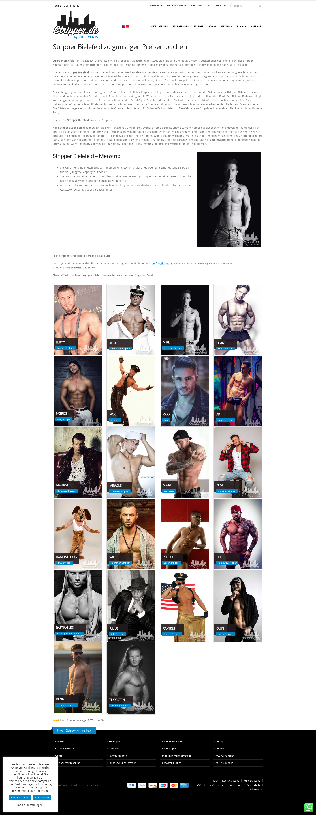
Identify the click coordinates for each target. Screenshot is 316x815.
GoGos (212, 26)
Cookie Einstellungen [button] (29, 804)
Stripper (198, 26)
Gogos (58, 755)
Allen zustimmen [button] (20, 797)
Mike (166, 342)
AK (218, 414)
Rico (166, 414)
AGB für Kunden (224, 762)
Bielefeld (115, 491)
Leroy (60, 342)
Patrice (61, 413)
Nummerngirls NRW (201, 5)
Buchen (241, 26)
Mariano (62, 485)
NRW (59, 562)
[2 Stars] (56, 720)
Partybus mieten (118, 755)
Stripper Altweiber (177, 5)
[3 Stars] (58, 720)
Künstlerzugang (230, 780)
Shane (221, 343)
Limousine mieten (172, 741)
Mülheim (222, 490)
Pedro (168, 557)
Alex (112, 343)
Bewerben (221, 5)
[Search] (259, 6)
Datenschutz (253, 785)
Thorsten (117, 699)
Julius (113, 628)
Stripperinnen (181, 26)
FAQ (215, 780)
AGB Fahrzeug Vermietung (210, 785)
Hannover (62, 490)
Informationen (159, 26)
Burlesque (114, 741)
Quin (220, 628)
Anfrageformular (162, 263)
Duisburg (168, 348)
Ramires (169, 628)
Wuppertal (169, 490)
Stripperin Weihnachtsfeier (176, 755)
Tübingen (71, 704)
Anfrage (256, 26)
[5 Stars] (63, 720)
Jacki (112, 414)
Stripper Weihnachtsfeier (122, 762)
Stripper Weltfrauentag (67, 762)
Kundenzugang (252, 780)
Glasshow (114, 748)
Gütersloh (116, 348)
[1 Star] (54, 720)
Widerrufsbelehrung (252, 789)
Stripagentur (156, 5)
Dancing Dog (66, 557)
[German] (127, 26)
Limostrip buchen (171, 762)
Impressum (236, 785)
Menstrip (60, 741)
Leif (219, 557)
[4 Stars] (60, 720)
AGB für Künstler (225, 755)
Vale (112, 557)
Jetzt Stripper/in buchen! (74, 731)
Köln (59, 419)
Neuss (221, 348)
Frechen (61, 348)
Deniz (60, 699)
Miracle (115, 485)
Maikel (168, 485)
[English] (123, 26)
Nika (219, 485)
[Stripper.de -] (76, 25)
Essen (167, 562)
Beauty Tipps (169, 748)
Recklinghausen (65, 633)
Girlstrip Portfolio (64, 748)
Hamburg (222, 562)
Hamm (167, 634)
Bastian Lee (64, 627)
